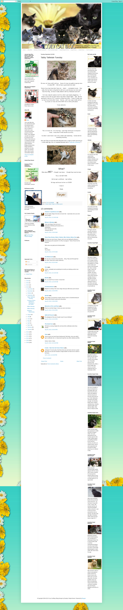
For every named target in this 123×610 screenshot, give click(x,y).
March (29, 325)
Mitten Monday (30, 306)
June (28, 318)
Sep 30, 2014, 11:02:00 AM (51, 281)
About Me (30, 49)
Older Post (79, 361)
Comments (29, 264)
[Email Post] (57, 202)
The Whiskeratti (49, 256)
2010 (27, 338)
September (30, 295)
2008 (27, 342)
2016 (27, 282)
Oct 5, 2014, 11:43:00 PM (51, 355)
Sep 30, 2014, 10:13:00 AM (51, 273)
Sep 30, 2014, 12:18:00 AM (51, 217)
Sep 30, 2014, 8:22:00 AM (51, 262)
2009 (27, 340)
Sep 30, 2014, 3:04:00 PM (51, 290)
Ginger (49, 204)
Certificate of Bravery (74, 142)
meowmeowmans (49, 286)
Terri (46, 267)
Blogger (84, 598)
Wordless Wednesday (30, 311)
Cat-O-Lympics (89, 49)
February (29, 327)
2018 (27, 280)
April (28, 323)
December (30, 289)
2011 (27, 336)
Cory (27, 120)
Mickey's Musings (49, 222)
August (29, 314)
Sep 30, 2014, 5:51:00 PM (51, 310)
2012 (27, 334)
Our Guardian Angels (53, 49)
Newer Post (44, 361)
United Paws (81, 49)
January (29, 329)
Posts (28, 261)
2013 (27, 332)
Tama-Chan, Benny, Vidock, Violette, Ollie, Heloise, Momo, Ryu (60, 237)
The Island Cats (49, 324)
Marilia (46, 277)
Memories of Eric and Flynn (52, 306)
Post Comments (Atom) (53, 364)
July (28, 316)
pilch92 (47, 295)
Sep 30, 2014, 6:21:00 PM (51, 319)
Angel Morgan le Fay (64, 49)
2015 (27, 285)
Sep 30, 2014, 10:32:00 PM (51, 343)
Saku (46, 334)
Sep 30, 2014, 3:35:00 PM (51, 301)
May (28, 321)
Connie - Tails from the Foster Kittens (54, 348)
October (29, 293)
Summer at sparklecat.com (52, 211)
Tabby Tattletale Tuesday (31, 297)
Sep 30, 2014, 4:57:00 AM (51, 252)
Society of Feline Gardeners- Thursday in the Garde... (31, 302)
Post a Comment (47, 358)
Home (24, 49)
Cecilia (46, 204)
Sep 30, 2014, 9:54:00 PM (51, 329)
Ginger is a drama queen (57, 204)
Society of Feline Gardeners (40, 49)
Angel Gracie (74, 49)
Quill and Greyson (49, 315)
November (30, 291)
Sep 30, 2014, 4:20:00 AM (51, 232)
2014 (27, 287)
